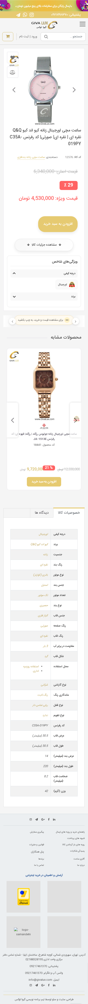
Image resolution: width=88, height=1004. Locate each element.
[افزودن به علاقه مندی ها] (12, 57)
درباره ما (81, 865)
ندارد (45, 715)
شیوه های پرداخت (76, 838)
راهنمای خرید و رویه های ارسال (70, 832)
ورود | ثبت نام (28, 36)
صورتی (44, 626)
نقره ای (44, 565)
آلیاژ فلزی (43, 615)
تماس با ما (39, 865)
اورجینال (43, 534)
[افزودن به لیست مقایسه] (12, 72)
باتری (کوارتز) (40, 575)
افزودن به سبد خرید (57, 224)
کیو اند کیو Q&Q (39, 544)
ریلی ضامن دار (40, 705)
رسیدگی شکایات (77, 851)
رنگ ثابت (42, 695)
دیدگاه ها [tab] (42, 513)
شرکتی (44, 685)
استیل (44, 585)
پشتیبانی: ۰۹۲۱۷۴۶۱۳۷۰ (66, 15)
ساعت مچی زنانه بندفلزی (31, 157)
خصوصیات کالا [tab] (69, 513)
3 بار (45, 646)
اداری (36, 671)
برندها (41, 859)
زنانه (45, 554)
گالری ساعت (79, 859)
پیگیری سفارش (37, 832)
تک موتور (43, 595)
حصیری (44, 605)
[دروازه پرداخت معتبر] (23, 897)
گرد (46, 656)
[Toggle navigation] (82, 25)
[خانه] (44, 25)
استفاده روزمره (31, 666)
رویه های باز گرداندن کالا (73, 845)
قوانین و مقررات (36, 845)
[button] (81, 5)
